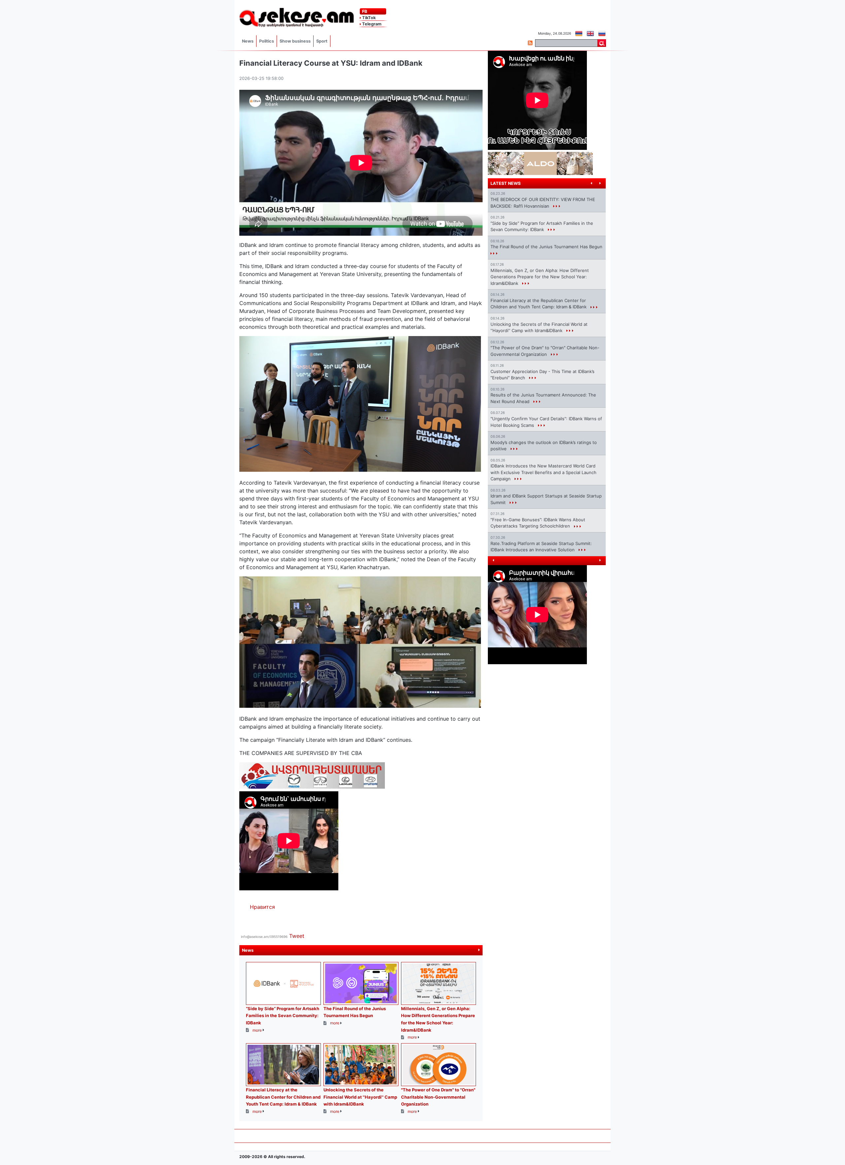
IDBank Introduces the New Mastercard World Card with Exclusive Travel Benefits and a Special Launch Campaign (543, 472)
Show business (295, 41)
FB (364, 11)
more (472, 950)
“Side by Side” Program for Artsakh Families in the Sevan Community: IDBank (282, 1015)
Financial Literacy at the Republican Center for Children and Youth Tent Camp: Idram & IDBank (283, 1097)
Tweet (296, 936)
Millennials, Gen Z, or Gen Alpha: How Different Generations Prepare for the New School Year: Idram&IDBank (539, 277)
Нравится (262, 907)
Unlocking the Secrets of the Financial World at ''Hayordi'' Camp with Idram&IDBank (360, 1097)
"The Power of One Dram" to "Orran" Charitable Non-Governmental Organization (438, 1097)
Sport (321, 41)
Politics (266, 41)
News (248, 41)
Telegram (371, 23)
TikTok (368, 17)
